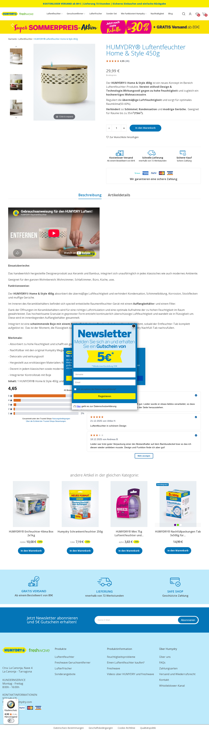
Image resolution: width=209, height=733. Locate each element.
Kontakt (164, 680)
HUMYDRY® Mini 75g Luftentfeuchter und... (129, 533)
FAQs (162, 662)
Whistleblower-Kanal (172, 685)
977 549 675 (9, 698)
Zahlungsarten (168, 668)
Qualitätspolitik (148, 727)
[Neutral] (181, 525)
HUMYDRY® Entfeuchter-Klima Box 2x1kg (31, 533)
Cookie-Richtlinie (126, 727)
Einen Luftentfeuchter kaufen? (126, 662)
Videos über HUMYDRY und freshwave (130, 674)
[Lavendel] (175, 525)
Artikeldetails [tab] (119, 195)
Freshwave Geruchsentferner (72, 662)
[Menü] (16, 701)
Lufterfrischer (63, 668)
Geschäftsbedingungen (101, 727)
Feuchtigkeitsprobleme (121, 657)
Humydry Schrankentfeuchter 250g (80, 531)
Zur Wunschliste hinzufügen (124, 137)
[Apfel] (178, 525)
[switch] (11, 721)
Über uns (165, 657)
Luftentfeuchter (64, 657)
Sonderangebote (65, 674)
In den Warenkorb (145, 127)
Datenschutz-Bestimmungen (68, 727)
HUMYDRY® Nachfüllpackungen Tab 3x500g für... (178, 533)
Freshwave (113, 668)
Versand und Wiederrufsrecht (177, 674)
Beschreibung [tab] (90, 195)
